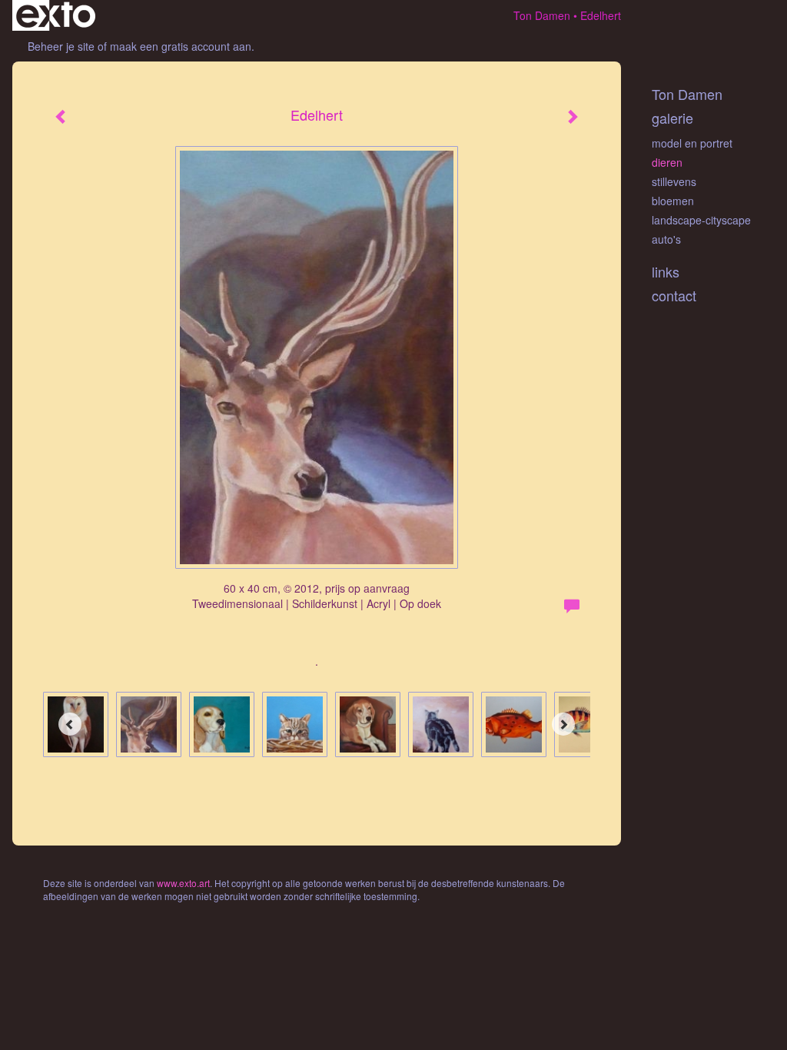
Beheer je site (61, 46)
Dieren (667, 162)
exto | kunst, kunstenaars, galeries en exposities (55, 15)
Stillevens (674, 181)
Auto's (666, 239)
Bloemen (673, 200)
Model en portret (692, 143)
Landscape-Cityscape (701, 220)
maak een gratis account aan (180, 46)
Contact (674, 295)
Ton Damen (541, 15)
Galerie (672, 118)
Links (665, 271)
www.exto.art (183, 882)
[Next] (563, 724)
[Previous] (69, 724)
